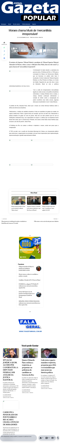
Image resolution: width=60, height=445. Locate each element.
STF (30, 27)
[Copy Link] (4, 54)
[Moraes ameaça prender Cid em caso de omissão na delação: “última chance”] (18, 200)
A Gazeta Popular (7, 394)
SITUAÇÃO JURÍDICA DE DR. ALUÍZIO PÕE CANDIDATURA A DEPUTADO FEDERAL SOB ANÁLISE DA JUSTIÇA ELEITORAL (10, 370)
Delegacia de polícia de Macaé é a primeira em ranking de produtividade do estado (26, 268)
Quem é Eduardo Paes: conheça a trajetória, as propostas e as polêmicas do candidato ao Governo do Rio (16, 436)
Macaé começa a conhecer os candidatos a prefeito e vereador (28, 275)
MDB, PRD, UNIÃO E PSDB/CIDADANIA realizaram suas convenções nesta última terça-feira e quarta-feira (29, 303)
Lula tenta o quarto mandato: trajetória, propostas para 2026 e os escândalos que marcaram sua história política (48, 366)
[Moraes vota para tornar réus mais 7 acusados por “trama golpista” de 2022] (49, 200)
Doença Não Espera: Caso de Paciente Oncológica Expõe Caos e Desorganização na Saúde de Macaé (27, 294)
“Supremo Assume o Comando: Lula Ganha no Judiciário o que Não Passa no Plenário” (33, 208)
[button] (34, 436)
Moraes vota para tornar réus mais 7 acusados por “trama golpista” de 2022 (48, 208)
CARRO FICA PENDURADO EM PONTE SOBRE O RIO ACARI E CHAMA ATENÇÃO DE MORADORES (11, 418)
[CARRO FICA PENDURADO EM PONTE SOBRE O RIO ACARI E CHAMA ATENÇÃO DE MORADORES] (11, 405)
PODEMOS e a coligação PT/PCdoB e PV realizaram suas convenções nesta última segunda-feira (28, 286)
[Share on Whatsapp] (4, 47)
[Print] (4, 58)
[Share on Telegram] (4, 51)
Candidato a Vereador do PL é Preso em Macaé (29, 280)
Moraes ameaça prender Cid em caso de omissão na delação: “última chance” (18, 208)
